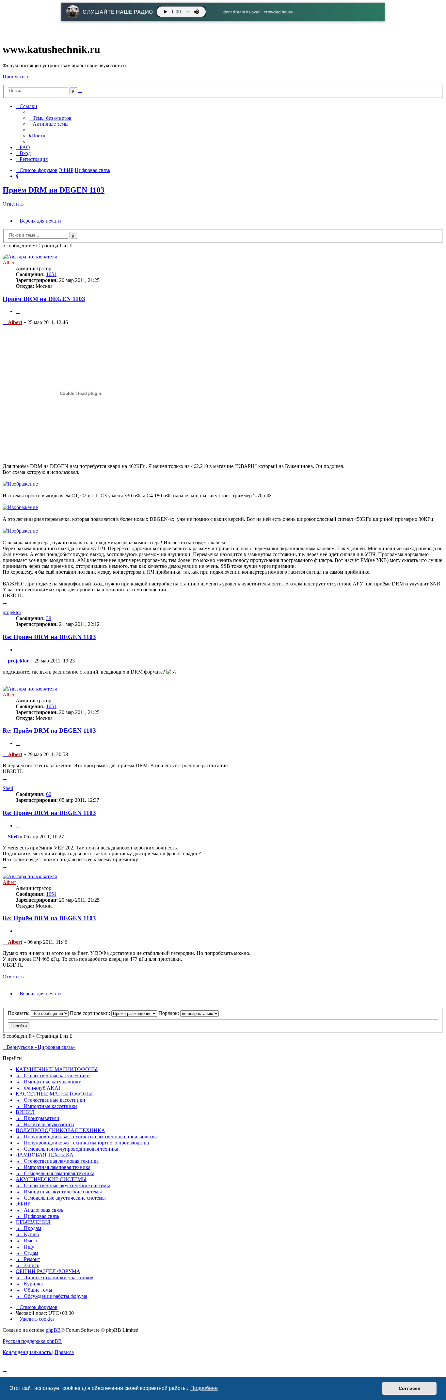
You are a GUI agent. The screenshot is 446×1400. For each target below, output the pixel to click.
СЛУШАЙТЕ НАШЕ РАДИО (118, 11)
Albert (9, 262)
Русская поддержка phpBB (32, 1341)
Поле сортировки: (90, 1013)
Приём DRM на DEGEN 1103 (53, 190)
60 (48, 794)
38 (48, 618)
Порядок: (169, 1013)
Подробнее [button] (204, 1388)
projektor (12, 612)
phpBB (53, 1330)
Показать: (19, 1013)
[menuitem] (50, 118)
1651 (51, 274)
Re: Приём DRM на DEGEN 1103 (49, 636)
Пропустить (16, 76)
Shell (8, 788)
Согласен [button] (409, 1388)
